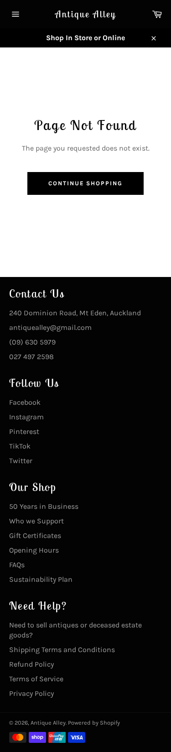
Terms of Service (36, 678)
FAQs (17, 564)
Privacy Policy (31, 693)
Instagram (26, 417)
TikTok (20, 446)
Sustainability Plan (41, 579)
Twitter (20, 460)
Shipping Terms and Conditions (62, 649)
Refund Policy (31, 664)
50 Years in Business (43, 506)
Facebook (25, 402)
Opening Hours (34, 550)
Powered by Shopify (94, 722)
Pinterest (24, 431)
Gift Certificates (35, 535)
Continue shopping (85, 183)
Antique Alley (85, 14)
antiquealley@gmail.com (50, 327)
